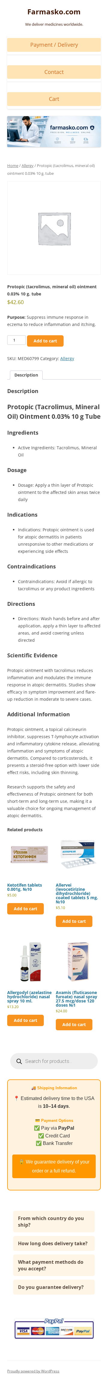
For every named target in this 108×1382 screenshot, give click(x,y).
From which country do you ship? (51, 1221)
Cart (54, 98)
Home (12, 165)
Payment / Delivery (54, 44)
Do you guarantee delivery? (51, 1287)
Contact (54, 71)
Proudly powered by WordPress (33, 1371)
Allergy (28, 165)
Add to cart (45, 341)
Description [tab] (26, 375)
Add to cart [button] (25, 908)
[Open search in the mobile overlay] (54, 1061)
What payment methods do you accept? (50, 1265)
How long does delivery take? (53, 1243)
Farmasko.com (54, 11)
